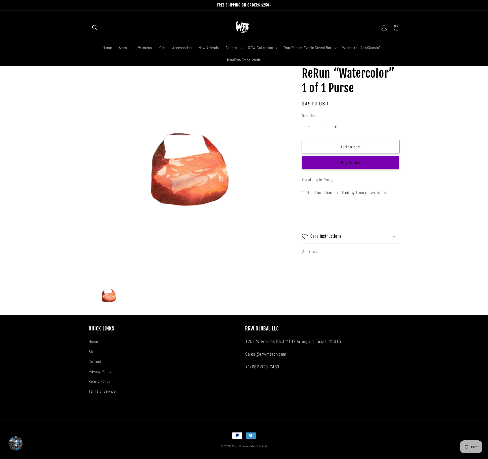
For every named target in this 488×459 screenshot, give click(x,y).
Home (93, 341)
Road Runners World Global (249, 446)
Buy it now (350, 162)
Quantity (308, 115)
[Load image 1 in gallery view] (109, 295)
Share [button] (312, 251)
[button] (95, 27)
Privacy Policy (100, 371)
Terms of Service (102, 391)
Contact (95, 361)
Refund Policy (99, 381)
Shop (92, 351)
